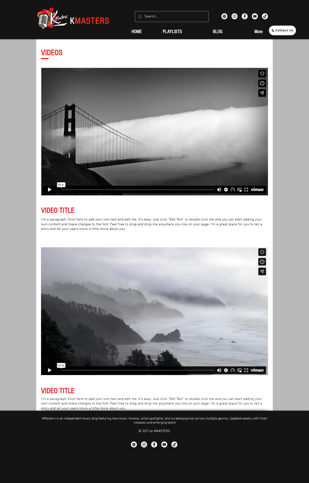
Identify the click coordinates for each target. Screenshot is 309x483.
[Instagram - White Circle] (235, 16)
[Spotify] (224, 16)
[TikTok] (265, 16)
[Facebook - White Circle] (245, 16)
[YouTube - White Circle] (255, 16)
